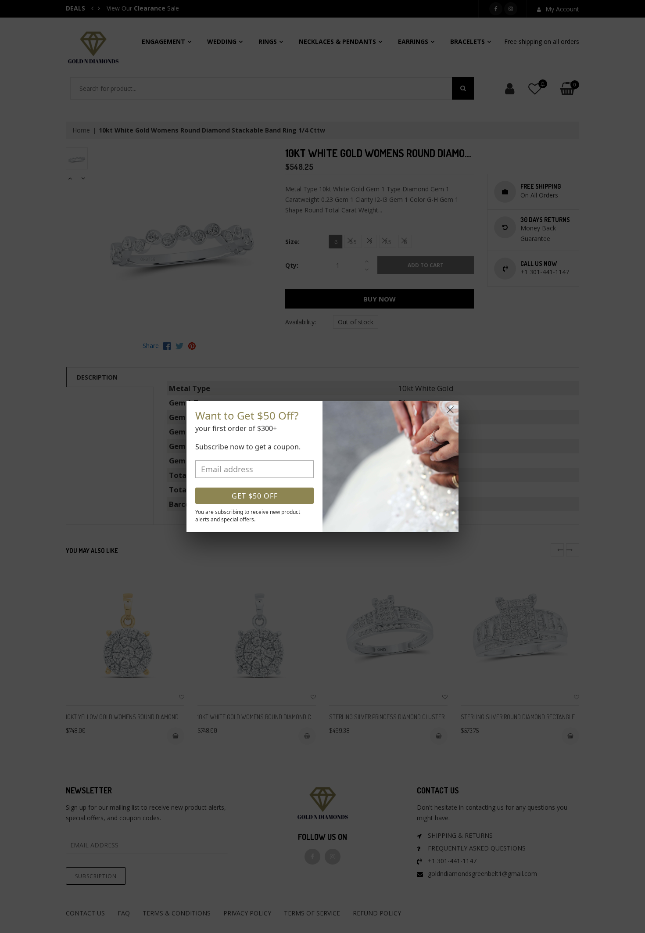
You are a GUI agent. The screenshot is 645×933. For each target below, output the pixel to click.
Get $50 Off (255, 496)
